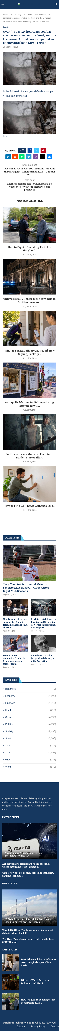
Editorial (21, 1026)
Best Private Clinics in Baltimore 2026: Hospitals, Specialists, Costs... (39, 962)
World (30, 766)
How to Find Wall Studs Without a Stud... (29, 505)
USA (30, 759)
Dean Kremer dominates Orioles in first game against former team (14, 659)
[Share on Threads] (42, 156)
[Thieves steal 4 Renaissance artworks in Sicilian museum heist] (29, 277)
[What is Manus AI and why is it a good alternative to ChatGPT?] (29, 841)
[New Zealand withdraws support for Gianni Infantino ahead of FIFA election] (15, 607)
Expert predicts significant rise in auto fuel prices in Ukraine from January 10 (25, 865)
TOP (30, 752)
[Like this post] (23, 150)
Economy (30, 696)
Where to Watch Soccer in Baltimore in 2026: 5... (35, 982)
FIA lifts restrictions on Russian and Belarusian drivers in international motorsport (43, 623)
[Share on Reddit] (15, 156)
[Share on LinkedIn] (8, 156)
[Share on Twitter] (36, 150)
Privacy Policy (38, 1026)
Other (30, 717)
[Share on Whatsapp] (22, 156)
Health (30, 710)
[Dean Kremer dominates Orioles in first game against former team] (15, 643)
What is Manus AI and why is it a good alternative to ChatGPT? (24, 854)
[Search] (55, 4)
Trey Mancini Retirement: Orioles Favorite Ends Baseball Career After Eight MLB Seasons (26, 588)
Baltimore (30, 688)
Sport (30, 738)
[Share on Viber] (35, 156)
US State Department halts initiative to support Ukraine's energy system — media (29, 920)
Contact (55, 1026)
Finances (30, 703)
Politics (30, 724)
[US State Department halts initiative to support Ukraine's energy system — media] (29, 907)
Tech (30, 745)
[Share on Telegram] (28, 156)
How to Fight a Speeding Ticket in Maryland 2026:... (38, 1001)
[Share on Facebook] (30, 150)
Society (18, 14)
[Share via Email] (49, 156)
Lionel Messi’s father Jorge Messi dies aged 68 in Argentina (42, 658)
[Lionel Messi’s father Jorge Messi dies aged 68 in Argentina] (43, 643)
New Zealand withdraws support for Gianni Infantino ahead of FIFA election (15, 623)
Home (5, 14)
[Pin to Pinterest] (43, 150)
